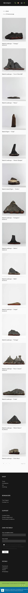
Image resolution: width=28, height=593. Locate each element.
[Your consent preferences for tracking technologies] (2, 590)
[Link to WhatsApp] (22, 585)
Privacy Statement (7, 517)
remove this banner (19, 590)
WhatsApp (5, 571)
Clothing (4, 487)
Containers (5, 483)
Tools (3, 481)
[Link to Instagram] (25, 585)
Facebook (5, 566)
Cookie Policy (6, 515)
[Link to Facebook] (20, 585)
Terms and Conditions (8, 519)
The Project (5, 500)
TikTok (4, 569)
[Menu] (21, 3)
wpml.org (12, 589)
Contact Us (5, 502)
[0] (24, 3)
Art (3, 485)
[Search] (14, 3)
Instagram (5, 568)
